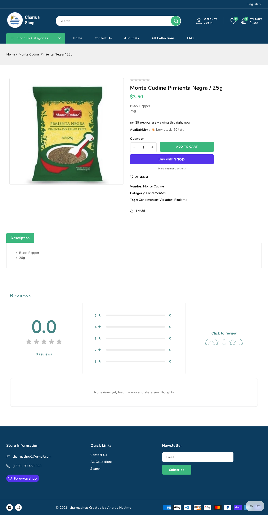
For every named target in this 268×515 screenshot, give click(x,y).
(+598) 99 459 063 (27, 466)
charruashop (79, 508)
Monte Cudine (153, 186)
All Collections (101, 462)
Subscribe (176, 470)
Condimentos (156, 193)
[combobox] (118, 21)
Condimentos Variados (156, 200)
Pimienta (180, 200)
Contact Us (98, 455)
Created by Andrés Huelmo (110, 508)
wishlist (141, 177)
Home (10, 54)
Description (20, 238)
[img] (44, 342)
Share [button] (141, 211)
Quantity (137, 139)
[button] (134, 315)
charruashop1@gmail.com (32, 456)
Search (175, 21)
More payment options (172, 168)
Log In (208, 23)
